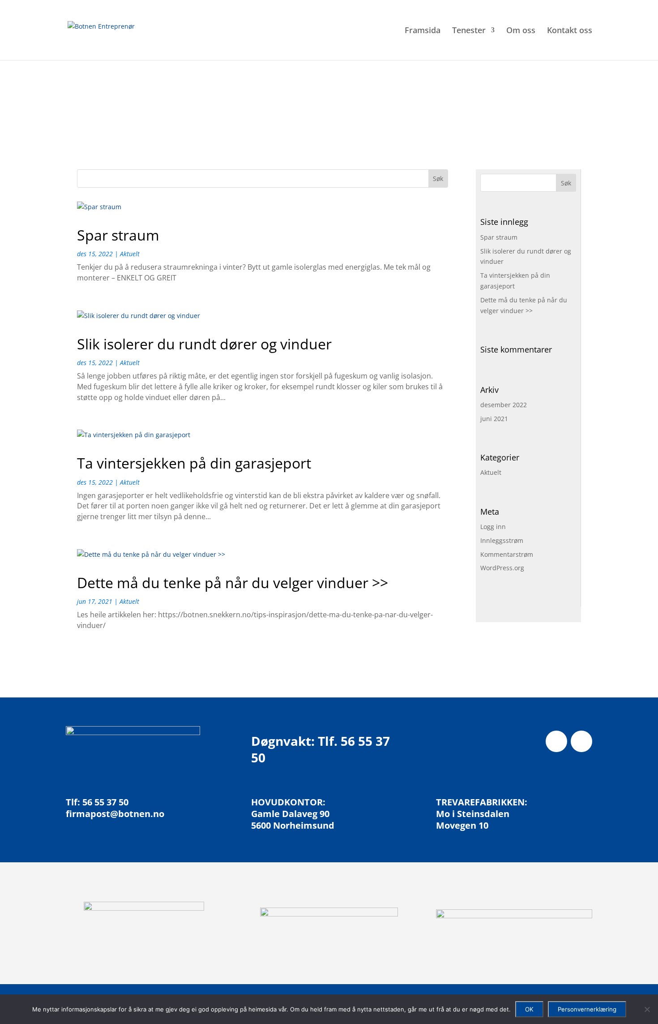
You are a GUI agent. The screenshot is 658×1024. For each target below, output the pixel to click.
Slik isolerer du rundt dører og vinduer (204, 343)
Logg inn (493, 526)
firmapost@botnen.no (115, 814)
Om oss (520, 31)
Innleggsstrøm (501, 540)
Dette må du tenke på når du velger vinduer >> (232, 582)
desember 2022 (503, 404)
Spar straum (118, 235)
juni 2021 (494, 418)
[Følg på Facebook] (556, 741)
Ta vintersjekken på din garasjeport (194, 463)
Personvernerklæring (587, 1009)
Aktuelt (130, 254)
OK (529, 1009)
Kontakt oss (569, 31)
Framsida (422, 31)
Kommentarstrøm (506, 554)
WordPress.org (502, 568)
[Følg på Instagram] (581, 741)
